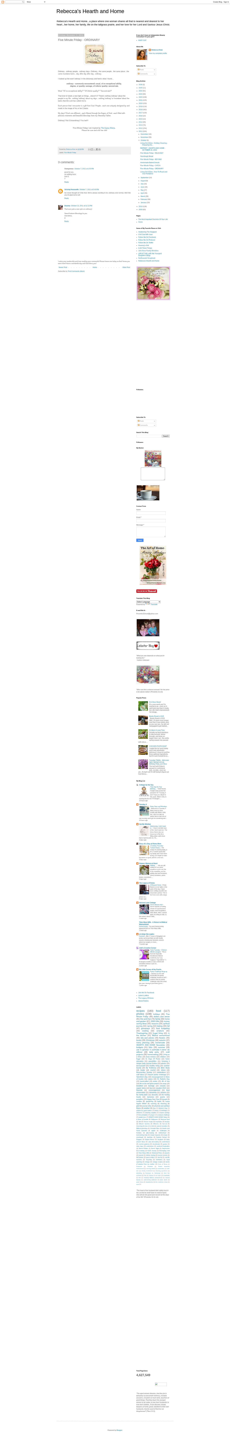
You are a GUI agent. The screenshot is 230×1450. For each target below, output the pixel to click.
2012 (141, 128)
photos (140, 1013)
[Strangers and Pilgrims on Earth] (153, 584)
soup (164, 1084)
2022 (141, 97)
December (145, 134)
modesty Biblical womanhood (153, 1177)
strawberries (149, 1182)
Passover (139, 1166)
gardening (149, 1101)
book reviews (151, 1057)
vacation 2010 (161, 1088)
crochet (153, 1070)
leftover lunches (144, 1124)
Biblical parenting (141, 1128)
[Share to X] (94, 149)
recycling (149, 1159)
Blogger (119, 1430)
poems (162, 1097)
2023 (141, 94)
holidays (156, 1014)
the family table (142, 1095)
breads (164, 1099)
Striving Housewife (71, 189)
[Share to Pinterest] (99, 149)
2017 (141, 113)
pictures (163, 1092)
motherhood (162, 1133)
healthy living (154, 1066)
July (142, 184)
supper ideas (141, 1088)
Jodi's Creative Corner (147, 948)
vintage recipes (158, 1162)
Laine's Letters (143, 995)
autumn (162, 1040)
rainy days (139, 1146)
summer (161, 1047)
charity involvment (147, 1171)
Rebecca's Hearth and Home (90, 11)
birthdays (164, 1110)
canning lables (150, 1168)
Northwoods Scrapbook (146, 258)
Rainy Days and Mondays (158, 806)
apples (153, 1130)
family (157, 1019)
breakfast (139, 1086)
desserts (155, 1095)
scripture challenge (163, 1115)
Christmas (150, 1040)
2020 (141, 103)
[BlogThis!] (92, 149)
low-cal (164, 1124)
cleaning (163, 1104)
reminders (159, 1159)
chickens (139, 1112)
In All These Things (145, 248)
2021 (141, 100)
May (142, 190)
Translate (154, 604)
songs (165, 1135)
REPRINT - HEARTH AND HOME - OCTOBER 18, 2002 (152, 149)
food (158, 1010)
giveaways (145, 1028)
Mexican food (165, 1119)
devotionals (156, 1144)
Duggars (139, 1139)
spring (149, 1026)
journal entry (146, 1106)
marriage (151, 1086)
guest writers (150, 1157)
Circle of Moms (162, 1164)
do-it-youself (140, 1066)
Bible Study (165, 1068)
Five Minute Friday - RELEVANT (151, 153)
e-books (163, 1086)
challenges (163, 1130)
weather (147, 1108)
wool (137, 1184)
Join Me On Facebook (146, 993)
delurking (139, 1173)
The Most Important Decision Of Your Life (153, 219)
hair (145, 1175)
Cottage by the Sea (146, 785)
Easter (142, 1070)
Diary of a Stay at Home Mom (150, 844)
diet (140, 1121)
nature (150, 1079)
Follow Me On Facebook (147, 237)
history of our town (155, 1175)
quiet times (139, 1182)
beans (157, 1110)
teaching (149, 1137)
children (163, 1057)
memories (150, 1097)
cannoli (141, 1155)
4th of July (166, 1081)
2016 (141, 116)
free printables (143, 1115)
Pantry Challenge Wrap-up (158, 971)
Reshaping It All (164, 1150)
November (145, 137)
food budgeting (163, 1028)
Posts (141, 70)
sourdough (139, 1137)
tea (151, 1088)
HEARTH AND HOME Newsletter (150, 1045)
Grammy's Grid (143, 245)
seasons (155, 1023)
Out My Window (145, 824)
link (140, 1177)
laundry (167, 1121)
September (145, 177)
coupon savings (164, 1112)
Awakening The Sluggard (147, 232)
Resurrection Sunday (144, 1072)
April (142, 193)
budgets (139, 1047)
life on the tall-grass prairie (149, 1084)
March (143, 196)
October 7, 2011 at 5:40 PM (89, 189)
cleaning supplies (150, 1112)
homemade (160, 1043)
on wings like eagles (146, 934)
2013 (141, 125)
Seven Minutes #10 (156, 904)
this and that (145, 1019)
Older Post (126, 267)
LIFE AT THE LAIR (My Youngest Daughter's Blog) (150, 254)
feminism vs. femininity (152, 1173)
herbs (159, 1101)
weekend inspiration (163, 1146)
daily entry (154, 1052)
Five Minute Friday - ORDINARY (151, 169)
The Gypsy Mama (107, 128)
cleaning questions (161, 1171)
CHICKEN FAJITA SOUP (158, 746)
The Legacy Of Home (146, 998)
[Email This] (89, 149)
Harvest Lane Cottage (147, 903)
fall (168, 1026)
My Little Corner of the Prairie (150, 969)
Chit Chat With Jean (145, 234)
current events (162, 1155)
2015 (141, 119)
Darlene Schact (161, 1137)
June (143, 187)
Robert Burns (149, 1139)
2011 (141, 131)
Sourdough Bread (146, 156)
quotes (165, 1144)
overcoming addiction (150, 1179)
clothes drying (150, 1155)
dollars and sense (162, 1016)
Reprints (139, 1090)
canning (154, 1104)
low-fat (160, 1157)
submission (150, 1146)
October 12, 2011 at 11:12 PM (81, 206)
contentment (166, 1142)
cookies (139, 1101)
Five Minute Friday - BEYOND (151, 159)
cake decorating (153, 1142)
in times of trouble (142, 1119)
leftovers (156, 1124)
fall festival (139, 1157)
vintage (147, 1162)
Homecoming (143, 926)
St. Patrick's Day (163, 1079)
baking (160, 1026)
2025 (141, 88)
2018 (141, 109)
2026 (141, 85)
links (150, 1047)
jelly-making (150, 1133)
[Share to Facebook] (97, 149)
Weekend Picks (157, 1153)
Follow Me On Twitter (145, 243)
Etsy (154, 1108)
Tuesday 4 (143, 804)
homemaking (152, 1054)
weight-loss (142, 1117)
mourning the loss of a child (145, 1126)
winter (155, 1081)
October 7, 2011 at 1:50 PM (84, 169)
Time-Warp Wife (144, 1153)
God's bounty (151, 1150)
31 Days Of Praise (153, 1059)
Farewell (142, 936)
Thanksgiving (141, 1033)
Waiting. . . (153, 865)
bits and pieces (147, 1038)
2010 (141, 206)
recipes (140, 1010)
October (144, 140)
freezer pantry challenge (157, 1075)
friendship (153, 1092)
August (143, 181)
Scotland (160, 1139)
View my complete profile (158, 53)
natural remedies (162, 1126)
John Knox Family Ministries (148, 251)
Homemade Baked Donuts (149, 162)
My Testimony (151, 1068)
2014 (141, 122)
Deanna (67, 206)
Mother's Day (163, 1108)
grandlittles (153, 1061)
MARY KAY (142, 40)
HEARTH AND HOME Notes (158, 1117)
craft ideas (140, 1075)
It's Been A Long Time (157, 730)
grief (137, 1106)
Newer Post (63, 267)
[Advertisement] (153, 345)
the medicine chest (161, 1182)
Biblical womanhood (161, 1035)
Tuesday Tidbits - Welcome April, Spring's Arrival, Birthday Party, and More (159, 762)
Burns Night (155, 1148)
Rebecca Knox (157, 50)
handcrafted (144, 1081)
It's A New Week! (155, 702)
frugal (138, 1059)
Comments (143, 74)
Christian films (154, 1128)
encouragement (154, 1090)
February (144, 199)
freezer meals (148, 1121)
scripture (160, 1031)
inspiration (158, 1121)
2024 (141, 91)
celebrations (161, 1072)
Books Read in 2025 (156, 716)
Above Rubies (143, 1001)
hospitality (166, 1175)
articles (163, 1063)
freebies (138, 1133)
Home (95, 267)
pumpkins (139, 1099)
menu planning (142, 1043)
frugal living (158, 1033)
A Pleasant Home (156, 885)
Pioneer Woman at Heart (148, 863)
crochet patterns (144, 1144)
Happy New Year (153, 1099)
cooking (145, 1031)
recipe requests (155, 1135)
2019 (141, 106)
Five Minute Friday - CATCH (150, 166)
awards (167, 1153)
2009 (141, 209)
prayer (152, 1115)
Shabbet (150, 1166)
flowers (162, 1038)
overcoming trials (141, 1135)
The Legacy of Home (147, 883)
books (138, 1040)
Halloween (154, 1119)
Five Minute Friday (70, 152)
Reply (66, 182)
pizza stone (163, 1179)
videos (163, 1070)
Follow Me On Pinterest (146, 240)
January (144, 203)
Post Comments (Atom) (76, 271)
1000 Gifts (155, 1021)
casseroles (161, 1168)
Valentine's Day (142, 1077)
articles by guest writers (144, 1110)
